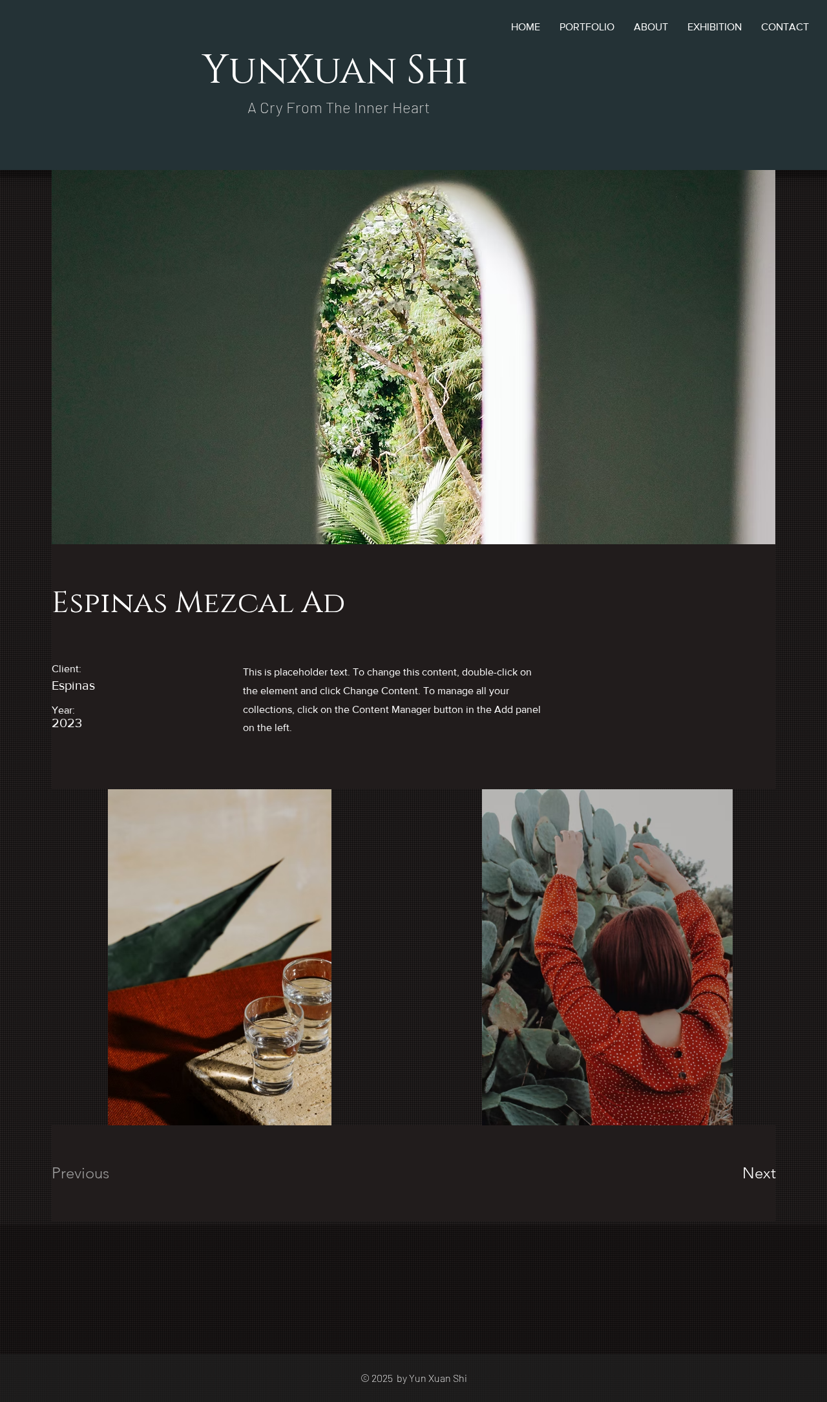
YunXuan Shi (335, 71)
